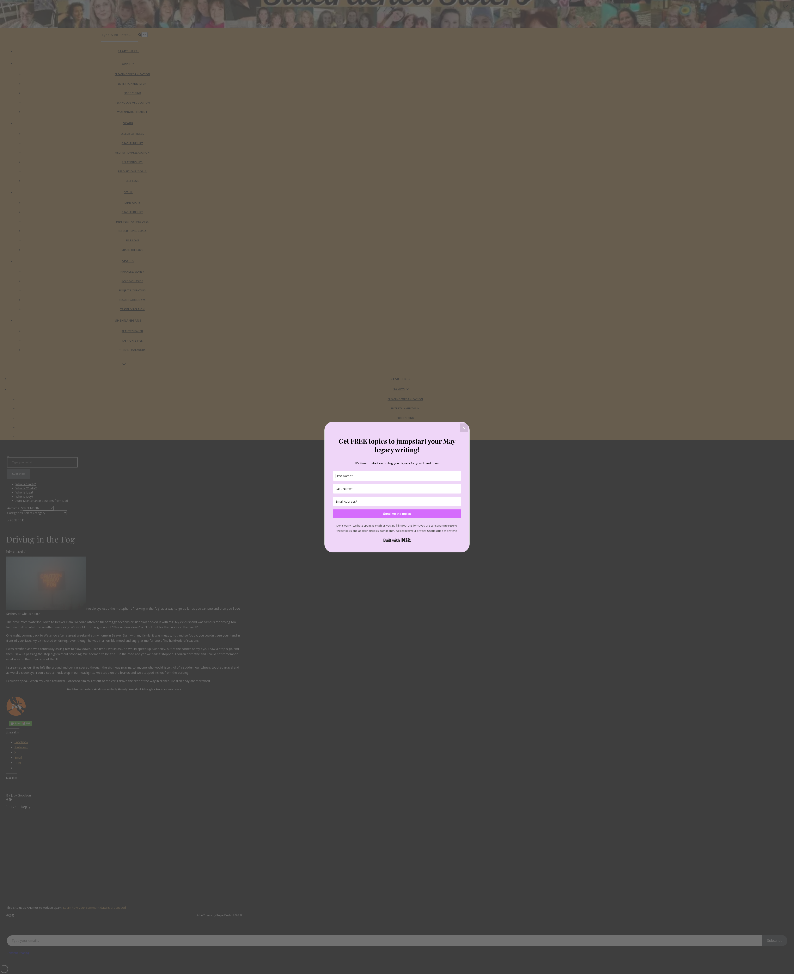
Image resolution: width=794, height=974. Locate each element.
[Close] (464, 427)
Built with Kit (397, 540)
